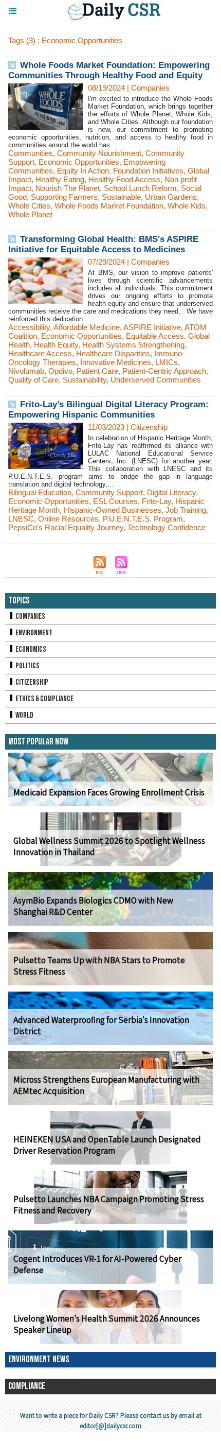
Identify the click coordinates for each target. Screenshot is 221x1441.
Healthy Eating (59, 179)
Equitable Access (155, 336)
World (23, 715)
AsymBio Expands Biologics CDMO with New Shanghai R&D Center (93, 906)
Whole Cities (29, 205)
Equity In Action (83, 170)
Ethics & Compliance (43, 699)
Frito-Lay (156, 501)
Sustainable (121, 197)
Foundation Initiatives (148, 170)
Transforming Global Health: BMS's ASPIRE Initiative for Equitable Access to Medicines (103, 244)
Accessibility (29, 327)
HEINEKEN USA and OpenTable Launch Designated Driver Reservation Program (107, 1145)
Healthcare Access (40, 353)
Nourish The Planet (67, 188)
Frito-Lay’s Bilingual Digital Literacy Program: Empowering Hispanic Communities (108, 410)
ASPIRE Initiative (152, 327)
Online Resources (68, 518)
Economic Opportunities (79, 162)
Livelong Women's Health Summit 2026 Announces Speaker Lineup (106, 1324)
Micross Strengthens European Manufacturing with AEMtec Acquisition (106, 1085)
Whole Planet (30, 214)
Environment (33, 633)
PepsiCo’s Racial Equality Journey (65, 527)
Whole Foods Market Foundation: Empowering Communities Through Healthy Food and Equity (109, 70)
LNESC (21, 518)
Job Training (185, 510)
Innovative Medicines (115, 362)
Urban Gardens (171, 197)
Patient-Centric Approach (164, 371)
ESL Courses (115, 501)
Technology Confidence (166, 527)
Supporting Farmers (64, 197)
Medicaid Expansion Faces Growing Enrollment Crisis (109, 792)
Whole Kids (187, 205)
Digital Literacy (171, 492)
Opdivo (60, 371)
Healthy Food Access (124, 179)
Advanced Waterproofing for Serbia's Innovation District (101, 1025)
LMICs (166, 362)
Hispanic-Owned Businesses (112, 510)
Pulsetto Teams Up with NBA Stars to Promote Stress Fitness (99, 965)
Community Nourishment (99, 153)
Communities (30, 153)
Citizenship (31, 682)
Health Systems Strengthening (133, 344)
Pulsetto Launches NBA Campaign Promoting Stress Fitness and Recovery (108, 1204)
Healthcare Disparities (113, 353)
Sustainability (84, 379)
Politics (27, 666)
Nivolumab (26, 371)
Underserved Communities (155, 379)
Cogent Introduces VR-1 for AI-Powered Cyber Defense (97, 1264)
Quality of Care (33, 379)
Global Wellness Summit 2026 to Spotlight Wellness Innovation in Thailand (109, 846)
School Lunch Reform (140, 188)
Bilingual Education (39, 492)
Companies (29, 616)
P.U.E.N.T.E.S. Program (143, 518)
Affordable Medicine (86, 327)
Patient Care (97, 371)
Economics (30, 649)
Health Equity (56, 344)
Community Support (109, 492)
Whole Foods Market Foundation (108, 205)
